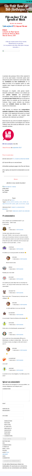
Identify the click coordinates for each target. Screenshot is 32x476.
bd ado (12, 23)
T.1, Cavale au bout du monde (21, 158)
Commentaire (6, 388)
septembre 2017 (17, 147)
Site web (5, 415)
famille (24, 201)
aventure (8, 201)
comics (20, 201)
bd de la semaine (15, 201)
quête (17, 203)
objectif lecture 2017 (7, 203)
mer (27, 201)
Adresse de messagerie (6, 409)
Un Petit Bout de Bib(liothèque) (16, 7)
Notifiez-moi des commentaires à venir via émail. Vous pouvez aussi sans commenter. (6, 450)
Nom (4, 403)
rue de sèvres (22, 203)
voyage (27, 203)
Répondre (20, 229)
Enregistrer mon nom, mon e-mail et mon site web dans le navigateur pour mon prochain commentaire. (8, 428)
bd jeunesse (18, 23)
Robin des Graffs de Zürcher (21, 211)
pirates (13, 203)
